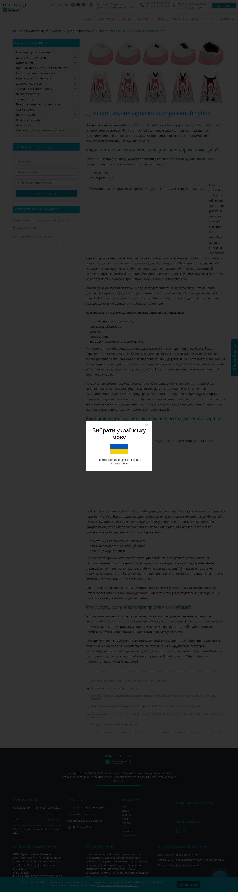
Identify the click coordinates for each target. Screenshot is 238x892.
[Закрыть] (146, 425)
